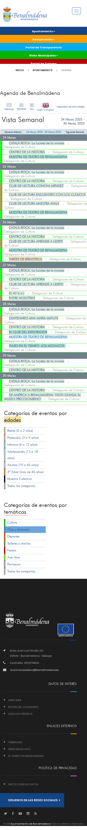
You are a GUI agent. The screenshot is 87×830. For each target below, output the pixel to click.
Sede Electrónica (20, 714)
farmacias (15, 742)
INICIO (20, 70)
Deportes (13, 536)
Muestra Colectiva (19, 479)
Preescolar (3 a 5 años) (23, 438)
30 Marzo (9, 376)
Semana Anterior (13, 131)
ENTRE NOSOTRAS (22, 298)
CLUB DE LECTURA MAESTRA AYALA (34, 203)
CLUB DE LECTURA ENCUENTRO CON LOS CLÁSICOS (47, 195)
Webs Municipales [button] (42, 55)
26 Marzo (9, 222)
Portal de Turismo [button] (44, 63)
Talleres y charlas (18, 543)
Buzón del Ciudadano (23, 707)
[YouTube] (20, 814)
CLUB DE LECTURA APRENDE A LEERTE (36, 241)
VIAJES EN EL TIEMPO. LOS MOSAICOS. (37, 346)
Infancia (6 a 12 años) (22, 444)
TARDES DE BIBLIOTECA (25, 259)
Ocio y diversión (18, 529)
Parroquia (13, 564)
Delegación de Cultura (19, 147)
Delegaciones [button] (42, 39)
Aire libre (13, 557)
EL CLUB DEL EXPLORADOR (28, 332)
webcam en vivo (19, 749)
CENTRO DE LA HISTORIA (27, 152)
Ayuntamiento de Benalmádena (30, 823)
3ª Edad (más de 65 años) (25, 472)
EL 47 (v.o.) (16, 293)
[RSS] (35, 814)
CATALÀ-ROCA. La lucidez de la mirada (36, 143)
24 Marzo (9, 137)
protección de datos (23, 784)
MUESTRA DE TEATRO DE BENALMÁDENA (38, 157)
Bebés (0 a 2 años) (20, 431)
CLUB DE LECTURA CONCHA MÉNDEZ (36, 186)
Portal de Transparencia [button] (43, 47)
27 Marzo (9, 265)
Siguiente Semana (75, 131)
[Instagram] (28, 814)
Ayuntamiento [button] (42, 31)
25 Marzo (9, 166)
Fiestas (11, 550)
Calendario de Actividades (71, 106)
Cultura (12, 522)
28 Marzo (9, 304)
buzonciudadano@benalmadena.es (34, 670)
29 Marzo (9, 355)
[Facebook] (13, 814)
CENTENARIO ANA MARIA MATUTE (33, 318)
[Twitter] (5, 814)
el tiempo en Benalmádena (26, 756)
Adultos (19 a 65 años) (23, 465)
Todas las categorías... (22, 486)
